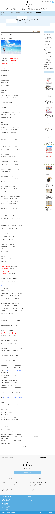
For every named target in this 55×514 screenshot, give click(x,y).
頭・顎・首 (33, 500)
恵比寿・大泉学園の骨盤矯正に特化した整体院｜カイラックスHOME (15, 12)
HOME (40, 512)
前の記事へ (16, 446)
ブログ (46, 49)
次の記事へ (24, 446)
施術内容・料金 (6, 499)
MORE (24, 478)
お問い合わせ (45, 1)
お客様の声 (47, 66)
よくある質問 (6, 500)
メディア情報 (6, 507)
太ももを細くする (49, 37)
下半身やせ (47, 34)
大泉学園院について (7, 503)
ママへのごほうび (49, 68)
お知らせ (47, 64)
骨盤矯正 (33, 499)
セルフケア (48, 50)
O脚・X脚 (48, 41)
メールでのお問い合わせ (27, 472)
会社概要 (50, 512)
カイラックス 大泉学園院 (8, 392)
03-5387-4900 (35, 485)
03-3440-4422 (8, 485)
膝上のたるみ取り (49, 47)
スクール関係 (49, 62)
